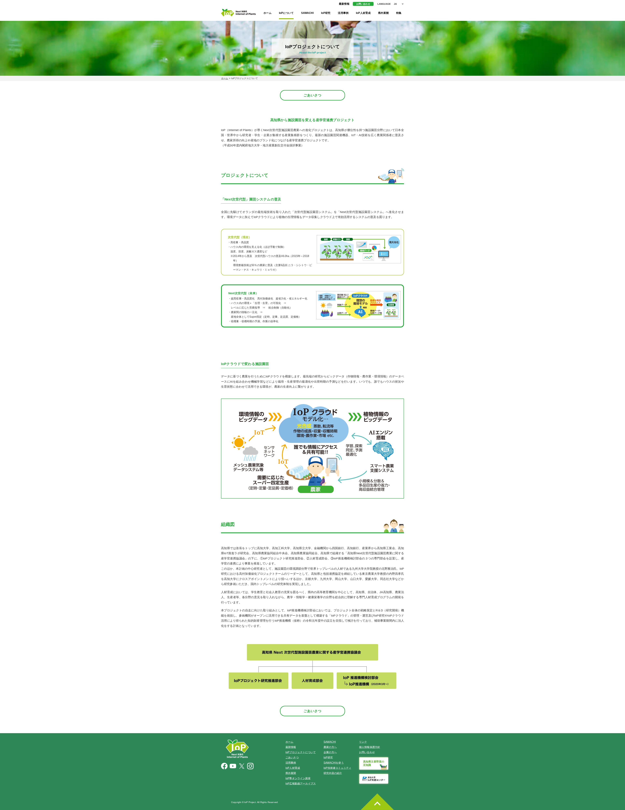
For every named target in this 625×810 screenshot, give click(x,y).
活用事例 (343, 13)
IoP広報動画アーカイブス (300, 783)
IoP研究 (326, 13)
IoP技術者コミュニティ (337, 768)
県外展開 (383, 13)
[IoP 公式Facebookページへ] (224, 766)
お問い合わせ (363, 4)
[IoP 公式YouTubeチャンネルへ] (233, 766)
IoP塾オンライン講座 (298, 778)
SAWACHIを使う (334, 762)
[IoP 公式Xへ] (241, 766)
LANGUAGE (384, 4)
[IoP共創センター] (373, 779)
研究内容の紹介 (333, 773)
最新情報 (290, 747)
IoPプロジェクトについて (300, 752)
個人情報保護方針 (369, 747)
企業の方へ (330, 752)
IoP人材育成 (363, 13)
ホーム (267, 13)
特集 (398, 13)
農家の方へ (330, 747)
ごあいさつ (313, 95)
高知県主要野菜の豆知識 (373, 763)
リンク (363, 741)
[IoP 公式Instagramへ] (250, 766)
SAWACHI (307, 13)
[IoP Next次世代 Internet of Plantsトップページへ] (238, 13)
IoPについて (286, 13)
